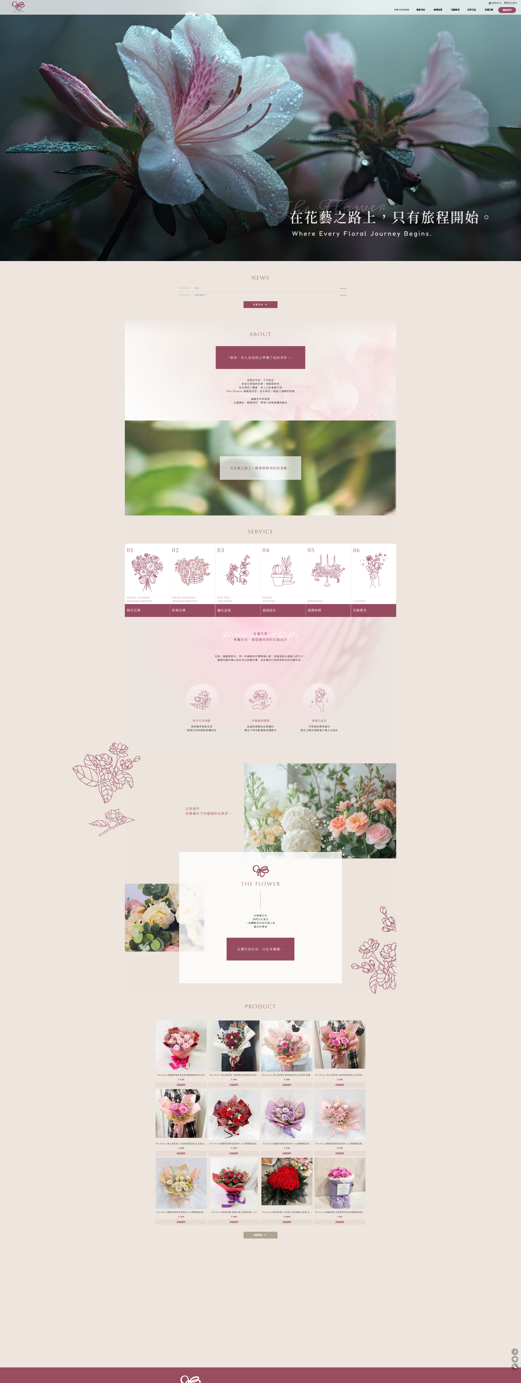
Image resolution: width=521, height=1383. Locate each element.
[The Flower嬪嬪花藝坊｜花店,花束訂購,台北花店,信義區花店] (18, 7)
